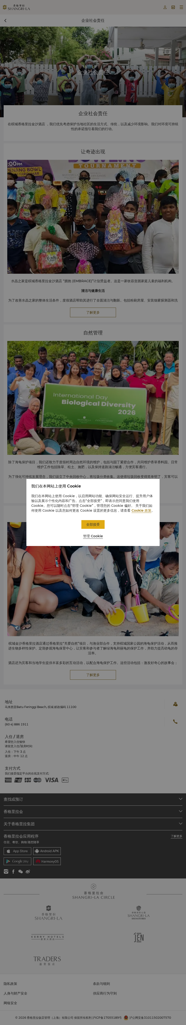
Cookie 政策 (141, 510)
